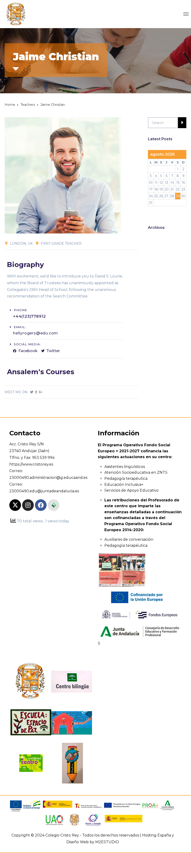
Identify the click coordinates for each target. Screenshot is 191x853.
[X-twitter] (15, 505)
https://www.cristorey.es (31, 464)
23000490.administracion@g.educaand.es (48, 477)
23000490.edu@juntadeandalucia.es (44, 491)
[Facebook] (41, 505)
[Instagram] (28, 505)
